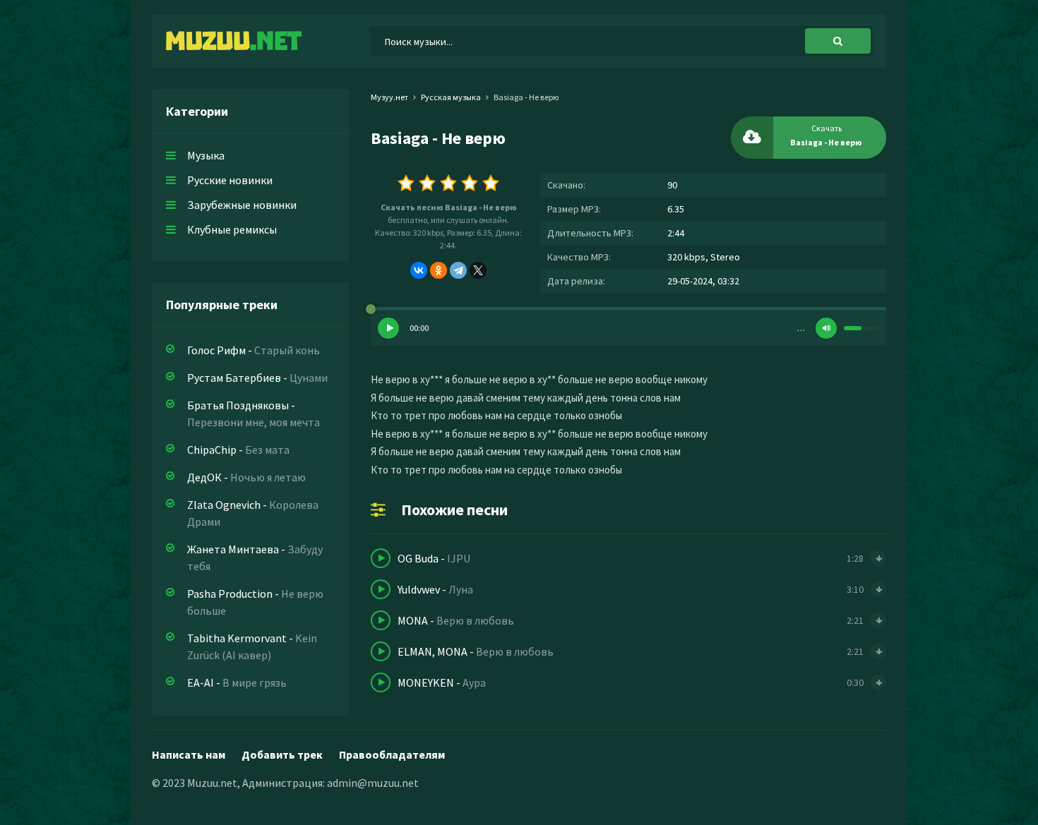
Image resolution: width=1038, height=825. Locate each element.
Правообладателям (392, 754)
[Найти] (838, 41)
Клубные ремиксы (232, 229)
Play (388, 328)
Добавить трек (282, 754)
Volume (826, 328)
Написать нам (188, 754)
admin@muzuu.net (373, 783)
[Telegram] (458, 270)
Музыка (206, 155)
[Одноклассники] (438, 270)
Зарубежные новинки (242, 205)
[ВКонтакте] (418, 270)
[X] (478, 270)
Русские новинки (230, 180)
